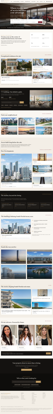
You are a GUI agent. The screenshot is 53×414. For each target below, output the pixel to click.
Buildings (22, 1)
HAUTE (5, 1)
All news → (50, 285)
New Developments (16, 1)
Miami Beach (6, 105)
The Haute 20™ (33, 401)
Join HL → (48, 353)
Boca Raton (25, 105)
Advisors (41, 1)
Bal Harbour (15, 105)
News (38, 1)
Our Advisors (44, 395)
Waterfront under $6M (17, 384)
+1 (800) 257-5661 (4, 406)
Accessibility (10, 411)
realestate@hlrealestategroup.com (10, 406)
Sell (44, 1)
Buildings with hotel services (34, 384)
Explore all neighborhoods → (47, 113)
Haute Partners (13, 411)
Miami (22, 394)
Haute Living (44, 394)
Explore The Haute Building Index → (6, 107)
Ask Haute (38, 381)
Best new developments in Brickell (26, 384)
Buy (11, 1)
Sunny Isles (11, 105)
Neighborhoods (27, 1)
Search (22, 102)
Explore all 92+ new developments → (46, 149)
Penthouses (33, 403)
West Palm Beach (20, 105)
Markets (33, 395)
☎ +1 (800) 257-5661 (49, 1)
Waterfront (33, 402)
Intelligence (34, 1)
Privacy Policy (7, 411)
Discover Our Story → (4, 45)
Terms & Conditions (3, 411)
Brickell (2, 105)
